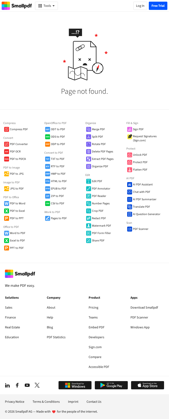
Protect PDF (140, 162)
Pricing (93, 307)
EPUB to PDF (58, 189)
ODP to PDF (58, 144)
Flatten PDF (140, 170)
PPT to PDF (17, 248)
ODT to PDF (58, 129)
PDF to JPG (17, 174)
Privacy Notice (14, 401)
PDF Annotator (101, 189)
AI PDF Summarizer (144, 199)
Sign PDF (138, 129)
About (51, 307)
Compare (95, 357)
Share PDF (98, 241)
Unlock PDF (140, 155)
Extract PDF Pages (103, 159)
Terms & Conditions (46, 401)
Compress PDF (19, 129)
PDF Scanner (140, 229)
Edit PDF (97, 181)
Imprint (73, 401)
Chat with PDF (141, 192)
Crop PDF (97, 211)
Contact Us (94, 402)
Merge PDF (98, 129)
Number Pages (101, 203)
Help (50, 317)
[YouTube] (27, 385)
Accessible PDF (99, 367)
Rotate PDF (99, 144)
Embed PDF (96, 327)
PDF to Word (17, 203)
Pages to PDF (59, 218)
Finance (10, 317)
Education (12, 337)
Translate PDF (141, 207)
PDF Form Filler (101, 233)
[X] (37, 385)
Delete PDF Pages (102, 152)
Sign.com (95, 347)
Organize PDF (100, 166)
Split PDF (97, 137)
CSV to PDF (57, 203)
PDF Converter (19, 144)
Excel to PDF (17, 241)
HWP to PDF (58, 174)
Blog (50, 327)
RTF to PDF (58, 166)
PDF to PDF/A (18, 159)
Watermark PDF (101, 226)
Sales (8, 307)
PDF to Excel (17, 211)
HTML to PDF (59, 181)
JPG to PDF (17, 189)
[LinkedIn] (7, 385)
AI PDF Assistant (143, 185)
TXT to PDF (58, 159)
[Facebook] (17, 385)
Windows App (140, 327)
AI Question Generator (146, 214)
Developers (96, 337)
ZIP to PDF (57, 196)
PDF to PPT (17, 218)
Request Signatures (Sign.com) (145, 138)
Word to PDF (17, 233)
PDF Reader (99, 196)
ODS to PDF (58, 137)
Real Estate (12, 327)
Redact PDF (99, 218)
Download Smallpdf (144, 307)
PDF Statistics (56, 337)
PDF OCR (15, 152)
